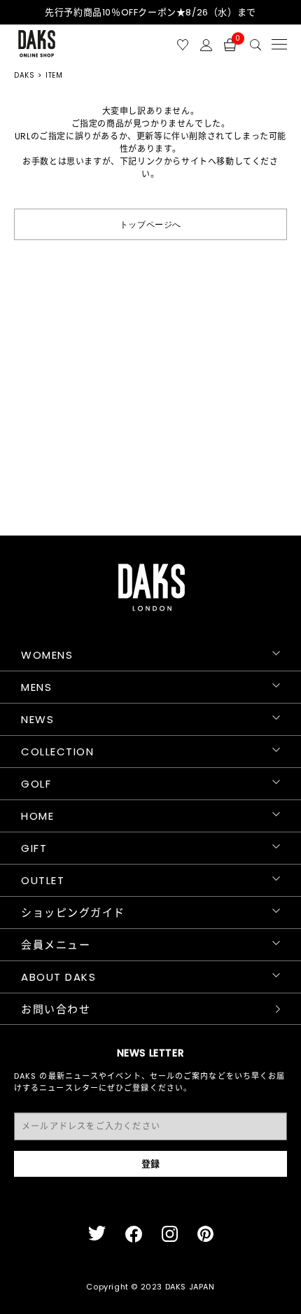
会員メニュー (55, 944)
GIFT (34, 848)
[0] (230, 44)
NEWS (37, 719)
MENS (36, 687)
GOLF (36, 783)
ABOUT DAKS (58, 977)
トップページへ (150, 224)
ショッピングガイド (73, 912)
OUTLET (42, 880)
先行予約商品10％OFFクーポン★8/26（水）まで (150, 12)
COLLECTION (57, 751)
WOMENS (47, 655)
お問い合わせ (55, 1009)
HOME (37, 816)
